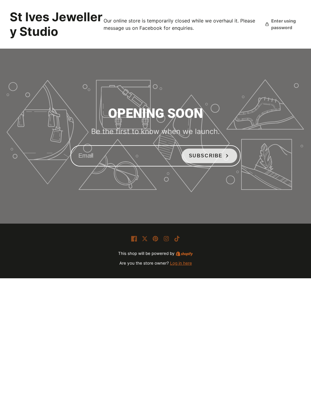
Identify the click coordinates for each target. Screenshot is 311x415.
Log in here (181, 263)
